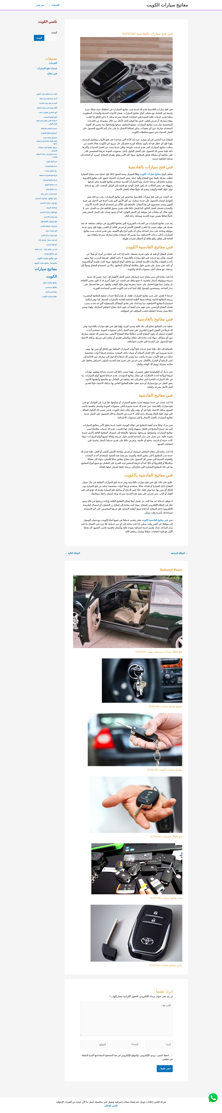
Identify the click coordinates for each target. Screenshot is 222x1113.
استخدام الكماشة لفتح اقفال (49, 128)
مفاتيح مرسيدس (51, 287)
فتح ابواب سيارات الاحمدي (48, 203)
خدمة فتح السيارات (51, 166)
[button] (50, 5)
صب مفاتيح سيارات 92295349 (166, 897)
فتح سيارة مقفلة (52, 240)
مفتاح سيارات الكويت (49, 296)
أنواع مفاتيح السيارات (50, 117)
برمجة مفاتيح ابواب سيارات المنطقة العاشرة (46, 155)
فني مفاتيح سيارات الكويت (47, 258)
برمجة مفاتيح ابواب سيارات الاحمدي (47, 149)
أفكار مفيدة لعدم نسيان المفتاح (47, 108)
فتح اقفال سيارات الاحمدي (48, 212)
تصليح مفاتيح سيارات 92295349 (165, 706)
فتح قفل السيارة (51, 244)
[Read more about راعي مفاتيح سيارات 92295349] (136, 933)
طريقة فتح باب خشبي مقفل (49, 194)
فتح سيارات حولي (51, 231)
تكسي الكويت (47, 21)
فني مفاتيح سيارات (50, 254)
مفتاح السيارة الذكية (51, 292)
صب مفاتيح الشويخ (51, 185)
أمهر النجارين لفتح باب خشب (47, 112)
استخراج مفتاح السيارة (49, 133)
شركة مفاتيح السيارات (50, 180)
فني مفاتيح (38, 249)
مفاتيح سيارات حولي (50, 283)
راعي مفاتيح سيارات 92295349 (165, 965)
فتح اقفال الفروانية (51, 207)
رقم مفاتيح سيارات (51, 171)
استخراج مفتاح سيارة (50, 138)
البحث (54, 32)
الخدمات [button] (55, 5)
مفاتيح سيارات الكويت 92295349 (165, 769)
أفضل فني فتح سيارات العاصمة (48, 103)
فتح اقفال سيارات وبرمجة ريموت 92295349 (159, 651)
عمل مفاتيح (52, 198)
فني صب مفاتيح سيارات (50, 249)
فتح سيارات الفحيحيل (49, 221)
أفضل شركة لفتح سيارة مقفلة (48, 98)
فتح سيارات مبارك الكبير (49, 235)
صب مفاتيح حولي (51, 189)
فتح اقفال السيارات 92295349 (166, 836)
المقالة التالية (72, 553)
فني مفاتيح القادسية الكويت (155, 520)
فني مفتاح (52, 73)
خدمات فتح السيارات (47, 68)
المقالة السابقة (179, 553)
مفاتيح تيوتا (53, 263)
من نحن (40, 5)
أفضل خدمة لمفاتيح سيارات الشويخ (47, 94)
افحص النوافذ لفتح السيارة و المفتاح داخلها (46, 142)
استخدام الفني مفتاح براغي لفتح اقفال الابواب (47, 122)
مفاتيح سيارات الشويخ (42, 263)
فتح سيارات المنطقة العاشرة (49, 226)
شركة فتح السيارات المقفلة (48, 175)
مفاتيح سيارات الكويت (167, 4)
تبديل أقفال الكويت (51, 161)
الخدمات (53, 63)
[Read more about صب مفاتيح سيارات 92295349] (136, 868)
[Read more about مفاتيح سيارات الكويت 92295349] (135, 739)
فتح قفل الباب (42, 240)
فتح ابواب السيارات (41, 198)
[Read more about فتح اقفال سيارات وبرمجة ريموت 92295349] (127, 611)
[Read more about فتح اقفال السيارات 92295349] (135, 804)
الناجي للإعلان (111, 1105)
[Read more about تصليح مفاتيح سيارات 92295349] (142, 680)
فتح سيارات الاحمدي (50, 217)
